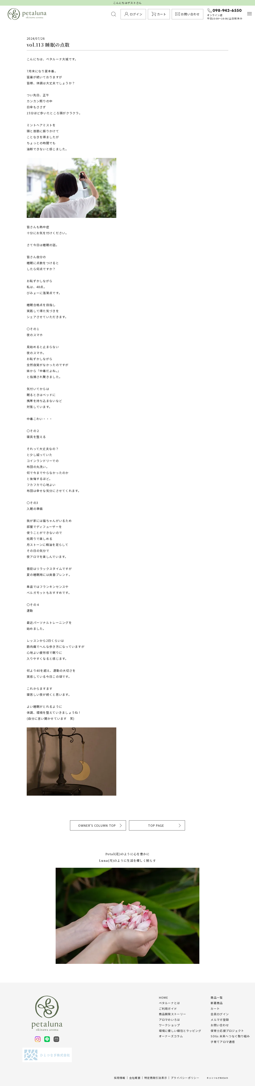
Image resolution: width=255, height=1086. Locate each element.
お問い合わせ (220, 1025)
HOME (163, 997)
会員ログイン (220, 1014)
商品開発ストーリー (172, 1014)
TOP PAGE (156, 825)
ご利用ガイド (168, 1009)
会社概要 (135, 1078)
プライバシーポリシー (185, 1078)
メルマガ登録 (220, 1020)
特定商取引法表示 (155, 1078)
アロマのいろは (169, 1020)
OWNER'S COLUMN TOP (97, 825)
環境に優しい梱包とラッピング (180, 1031)
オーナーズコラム (171, 1036)
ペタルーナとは (169, 1003)
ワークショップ (169, 1025)
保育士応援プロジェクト (227, 1031)
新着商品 (217, 1003)
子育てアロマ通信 (223, 1042)
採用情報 (119, 1078)
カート (215, 1009)
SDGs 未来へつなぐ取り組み (230, 1036)
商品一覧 (217, 997)
